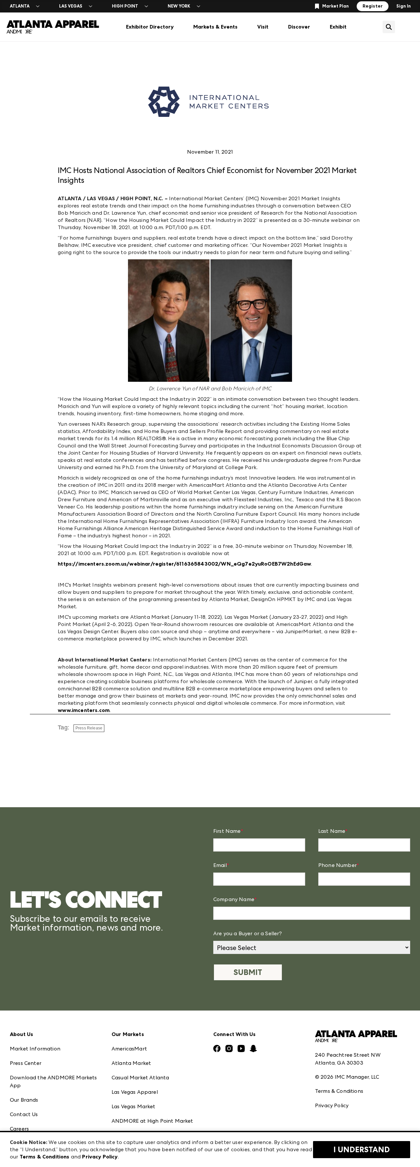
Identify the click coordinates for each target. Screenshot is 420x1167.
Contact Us (24, 1114)
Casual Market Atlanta (140, 1077)
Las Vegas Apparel (135, 1092)
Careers (19, 1129)
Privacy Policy (331, 1105)
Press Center (25, 1063)
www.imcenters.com (84, 710)
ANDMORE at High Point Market (152, 1121)
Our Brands (24, 1100)
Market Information (35, 1049)
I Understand (361, 1150)
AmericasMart (129, 1049)
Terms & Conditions (339, 1091)
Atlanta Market (131, 1063)
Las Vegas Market (134, 1106)
